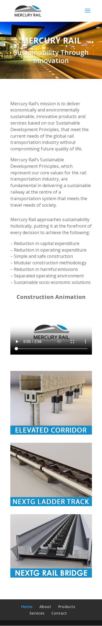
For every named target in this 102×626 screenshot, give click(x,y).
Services (36, 613)
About (45, 606)
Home (26, 606)
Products (66, 606)
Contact (59, 613)
